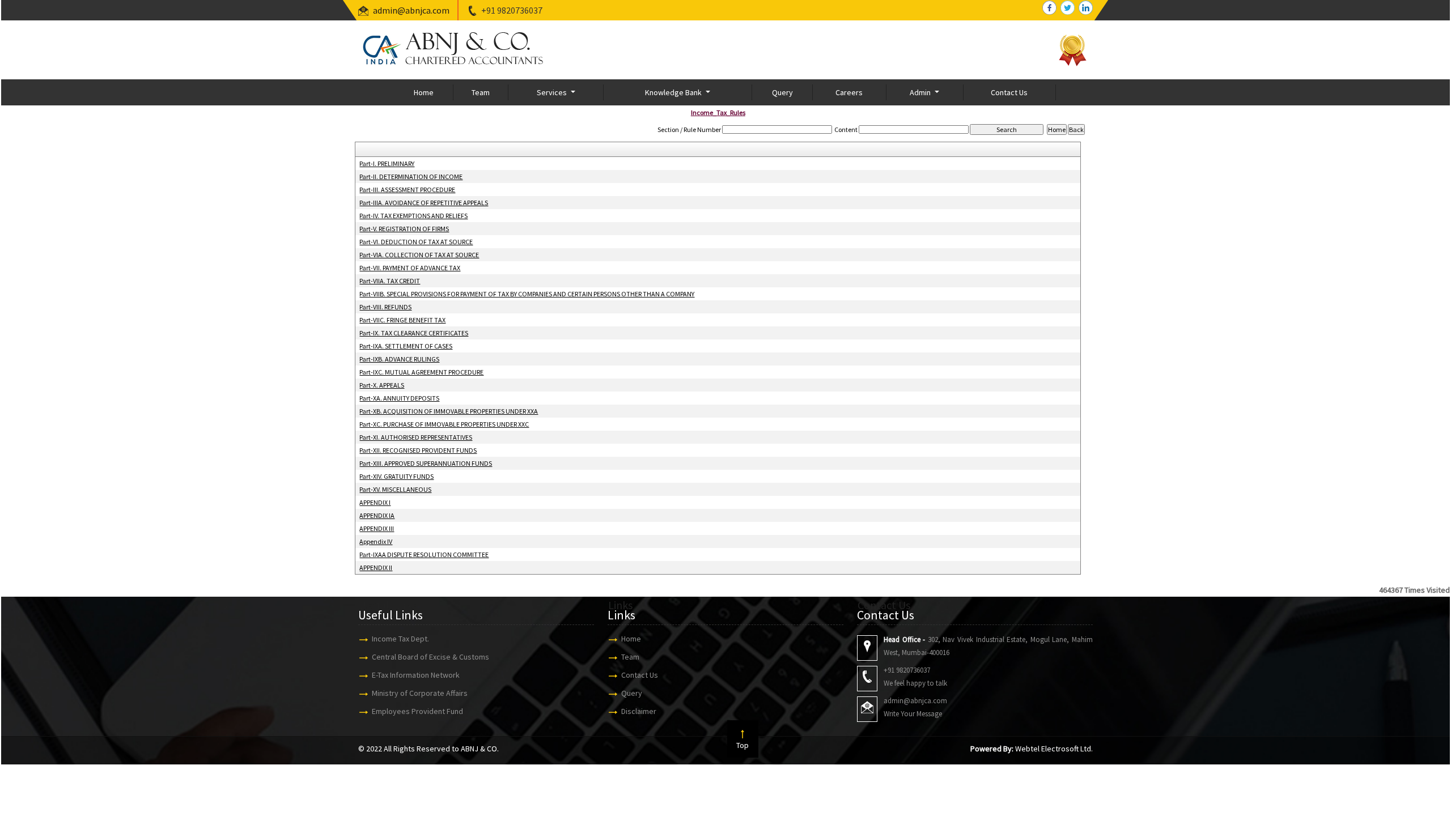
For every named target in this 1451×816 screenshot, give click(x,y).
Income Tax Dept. (400, 639)
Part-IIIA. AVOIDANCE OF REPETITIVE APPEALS (423, 202)
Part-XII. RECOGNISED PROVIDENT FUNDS (418, 450)
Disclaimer (638, 711)
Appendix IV (375, 541)
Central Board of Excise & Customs (430, 657)
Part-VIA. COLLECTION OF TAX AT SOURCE (419, 254)
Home (424, 92)
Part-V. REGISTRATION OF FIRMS (404, 228)
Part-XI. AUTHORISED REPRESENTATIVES (415, 437)
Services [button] (552, 92)
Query (782, 92)
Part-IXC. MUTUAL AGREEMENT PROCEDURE (421, 372)
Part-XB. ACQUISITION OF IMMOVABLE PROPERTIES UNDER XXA (448, 411)
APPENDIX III (376, 528)
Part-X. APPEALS (381, 385)
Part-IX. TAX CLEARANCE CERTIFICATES (413, 333)
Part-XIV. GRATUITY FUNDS (396, 476)
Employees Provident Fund (417, 711)
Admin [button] (921, 92)
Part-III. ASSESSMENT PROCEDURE (407, 189)
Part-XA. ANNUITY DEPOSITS (399, 398)
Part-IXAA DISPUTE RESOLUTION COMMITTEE (424, 554)
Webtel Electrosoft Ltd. (1054, 748)
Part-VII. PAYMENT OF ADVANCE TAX (409, 268)
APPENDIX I (375, 502)
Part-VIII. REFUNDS (385, 307)
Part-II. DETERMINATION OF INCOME (411, 176)
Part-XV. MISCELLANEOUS (395, 489)
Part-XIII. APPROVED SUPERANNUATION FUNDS (425, 463)
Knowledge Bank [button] (674, 92)
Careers (849, 92)
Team (481, 92)
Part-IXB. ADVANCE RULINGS (399, 359)
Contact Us (1009, 92)
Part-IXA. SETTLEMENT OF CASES (405, 346)
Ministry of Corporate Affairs (420, 693)
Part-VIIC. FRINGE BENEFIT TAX (402, 320)
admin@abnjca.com (411, 10)
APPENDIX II (375, 567)
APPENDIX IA (376, 515)
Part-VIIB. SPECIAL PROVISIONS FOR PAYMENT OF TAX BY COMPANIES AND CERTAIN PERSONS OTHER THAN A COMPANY (526, 294)
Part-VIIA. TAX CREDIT (389, 281)
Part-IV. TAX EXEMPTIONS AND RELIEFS (413, 215)
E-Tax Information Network (416, 675)
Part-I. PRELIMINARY (386, 163)
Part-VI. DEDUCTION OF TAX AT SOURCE (416, 241)
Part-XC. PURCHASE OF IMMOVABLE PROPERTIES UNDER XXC (444, 424)
